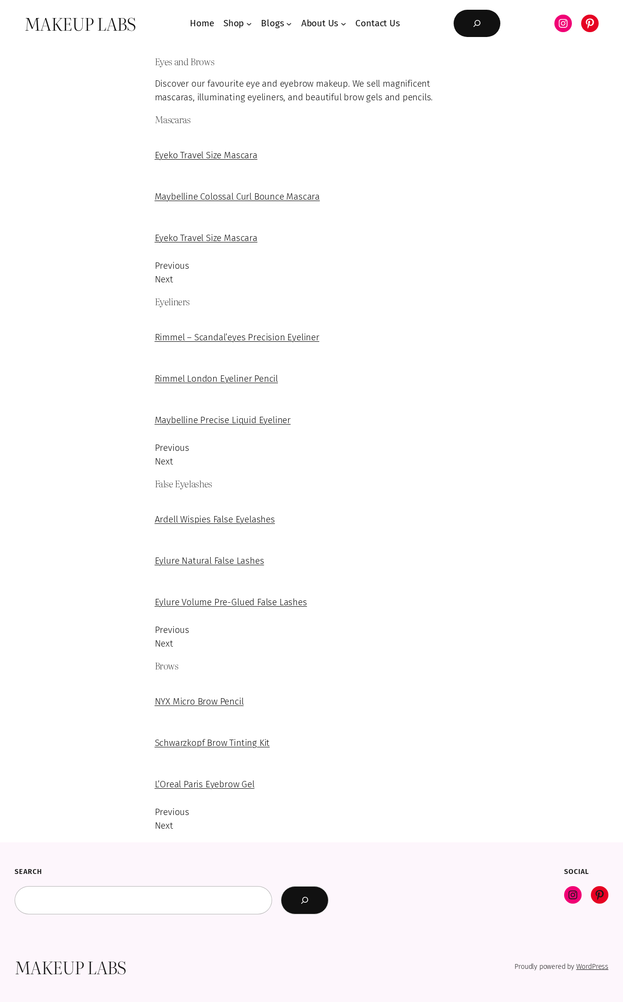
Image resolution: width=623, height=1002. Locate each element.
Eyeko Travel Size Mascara (206, 155)
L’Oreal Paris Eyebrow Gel (205, 784)
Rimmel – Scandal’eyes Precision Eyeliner (237, 337)
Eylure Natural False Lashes (209, 560)
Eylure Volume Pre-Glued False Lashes (231, 602)
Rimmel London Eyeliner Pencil (216, 378)
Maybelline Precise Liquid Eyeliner (223, 420)
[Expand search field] (477, 23)
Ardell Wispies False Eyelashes (215, 519)
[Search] (305, 900)
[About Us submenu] (343, 23)
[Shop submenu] (249, 23)
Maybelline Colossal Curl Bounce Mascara (237, 196)
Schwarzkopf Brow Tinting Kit (212, 742)
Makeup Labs (80, 23)
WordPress (592, 967)
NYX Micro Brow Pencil (199, 701)
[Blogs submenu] (289, 23)
